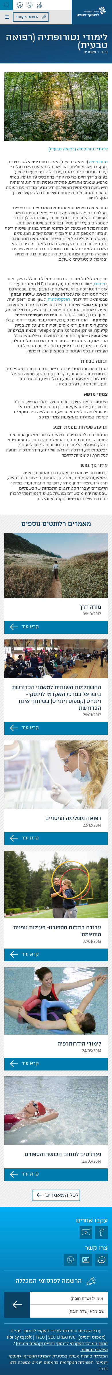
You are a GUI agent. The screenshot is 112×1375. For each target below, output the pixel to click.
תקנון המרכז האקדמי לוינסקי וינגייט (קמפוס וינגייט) (62, 1343)
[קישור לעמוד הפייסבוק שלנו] (101, 1232)
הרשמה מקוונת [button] (27, 17)
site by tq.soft (19, 1337)
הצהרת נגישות (94, 1349)
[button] (6, 5)
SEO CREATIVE (61, 1337)
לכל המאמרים (62, 1195)
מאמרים (90, 52)
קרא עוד (30, 626)
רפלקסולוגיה (59, 299)
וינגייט (99, 284)
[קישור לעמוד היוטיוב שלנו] (86, 1232)
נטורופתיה (98, 161)
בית (105, 52)
